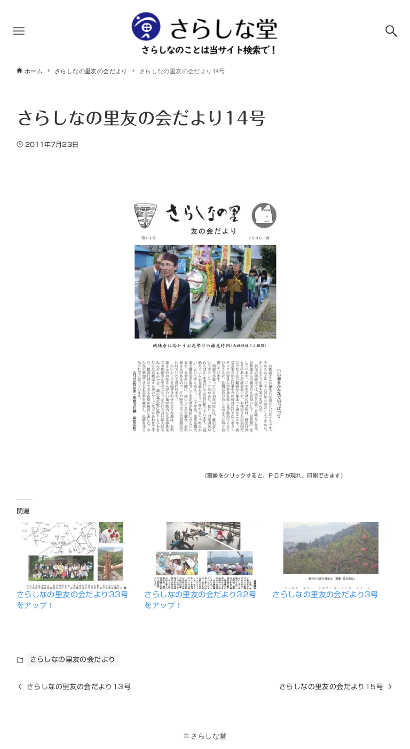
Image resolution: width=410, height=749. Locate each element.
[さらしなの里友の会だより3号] (331, 555)
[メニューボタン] (18, 31)
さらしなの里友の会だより (73, 659)
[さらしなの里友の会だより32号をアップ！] (203, 555)
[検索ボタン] (391, 31)
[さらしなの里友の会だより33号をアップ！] (75, 555)
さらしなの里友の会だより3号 (325, 594)
